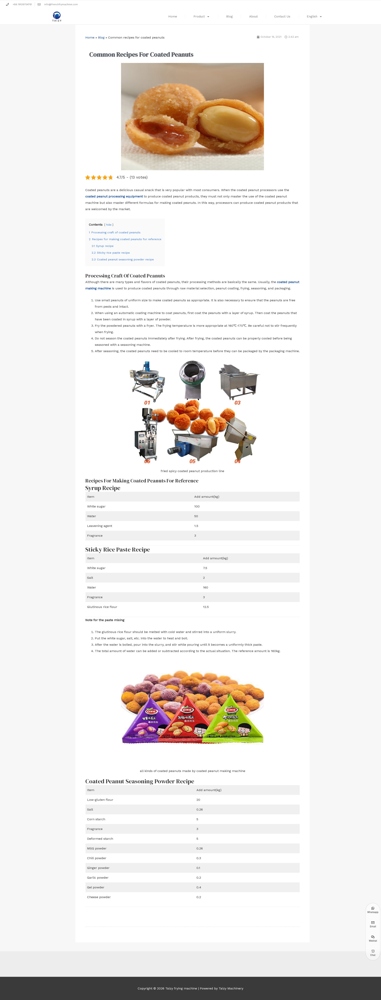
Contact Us (282, 16)
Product (199, 16)
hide (109, 224)
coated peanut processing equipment (114, 196)
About (253, 16)
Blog (229, 16)
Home (172, 16)
